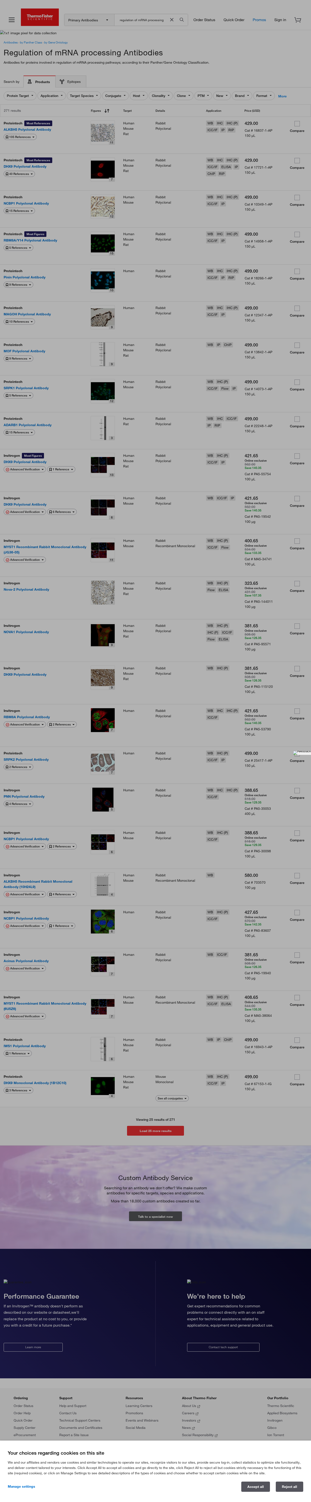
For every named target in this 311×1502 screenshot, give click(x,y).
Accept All (255, 1487)
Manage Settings (21, 1486)
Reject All (289, 1487)
